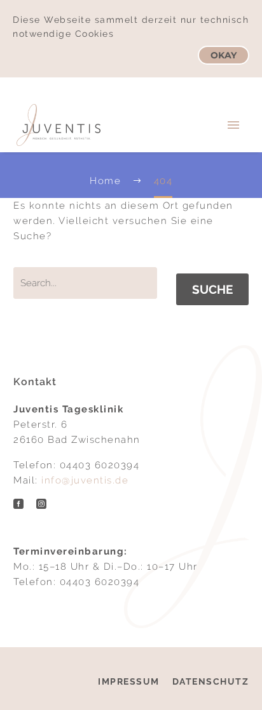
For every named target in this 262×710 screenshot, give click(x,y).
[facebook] (18, 504)
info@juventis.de (84, 480)
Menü (233, 125)
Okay (223, 55)
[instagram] (41, 504)
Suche (212, 289)
